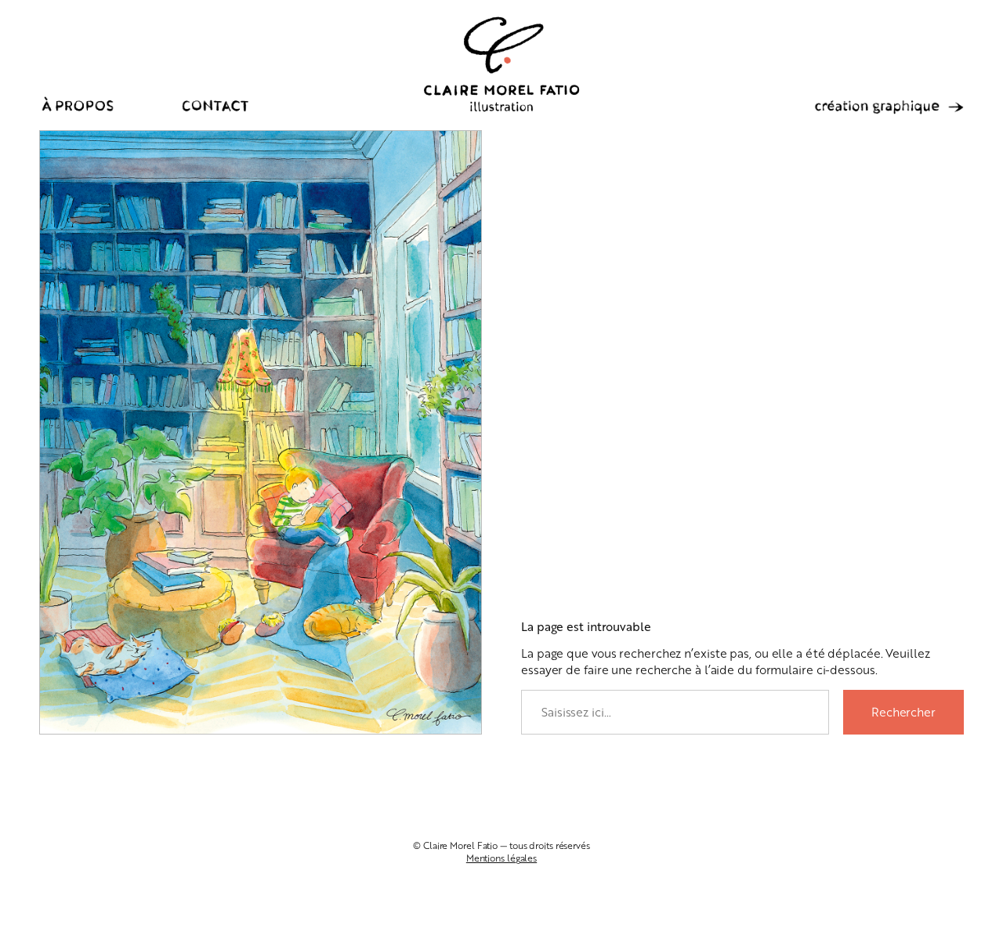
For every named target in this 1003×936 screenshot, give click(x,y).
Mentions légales (501, 858)
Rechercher (903, 711)
